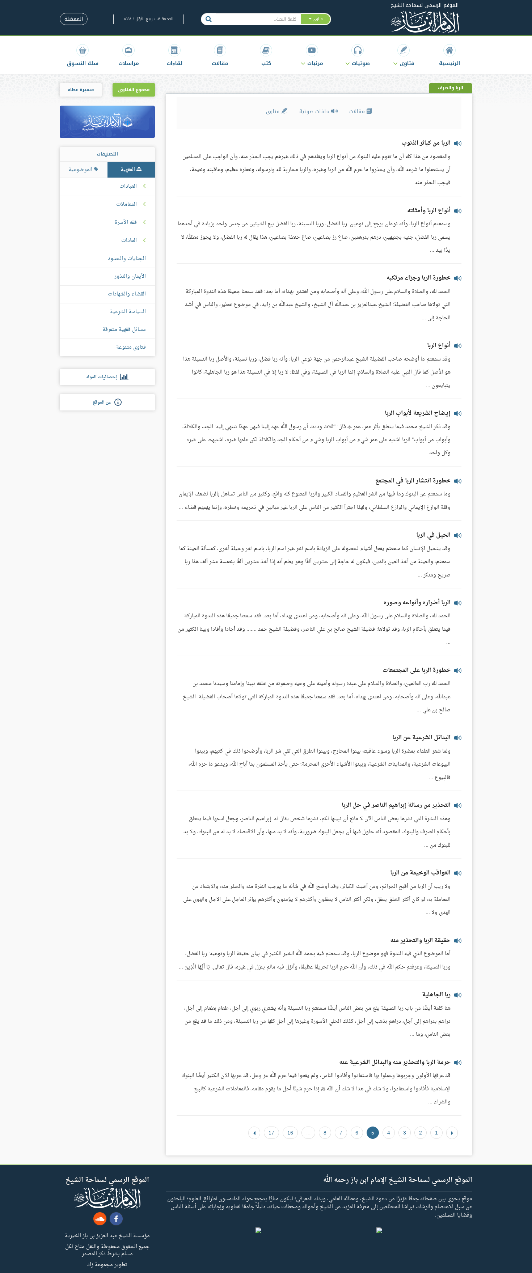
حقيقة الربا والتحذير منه (420, 940)
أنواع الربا (439, 345)
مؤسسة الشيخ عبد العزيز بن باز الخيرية (107, 1235)
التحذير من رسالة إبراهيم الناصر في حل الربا (396, 805)
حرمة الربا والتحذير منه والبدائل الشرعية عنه (395, 1062)
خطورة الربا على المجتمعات (417, 670)
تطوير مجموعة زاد (107, 1264)
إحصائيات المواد (103, 377)
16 (290, 1133)
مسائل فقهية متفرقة (124, 330)
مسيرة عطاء (81, 90)
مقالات (358, 111)
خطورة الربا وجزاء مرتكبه (419, 278)
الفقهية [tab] (128, 170)
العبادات (128, 186)
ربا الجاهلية (436, 994)
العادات (129, 240)
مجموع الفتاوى (133, 90)
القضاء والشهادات (127, 294)
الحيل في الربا (433, 535)
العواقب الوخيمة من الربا (420, 873)
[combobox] (258, 19)
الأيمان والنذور (130, 276)
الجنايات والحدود (127, 259)
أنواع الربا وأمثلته (429, 210)
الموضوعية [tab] (81, 170)
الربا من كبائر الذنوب (426, 143)
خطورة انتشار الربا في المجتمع (413, 481)
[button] (404, 55)
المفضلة (73, 19)
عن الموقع (103, 402)
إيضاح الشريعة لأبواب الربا (418, 413)
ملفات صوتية (315, 111)
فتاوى (273, 111)
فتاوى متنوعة (131, 347)
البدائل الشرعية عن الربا (421, 737)
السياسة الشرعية (128, 312)
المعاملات (126, 204)
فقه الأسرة (126, 222)
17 (271, 1133)
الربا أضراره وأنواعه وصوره (417, 602)
